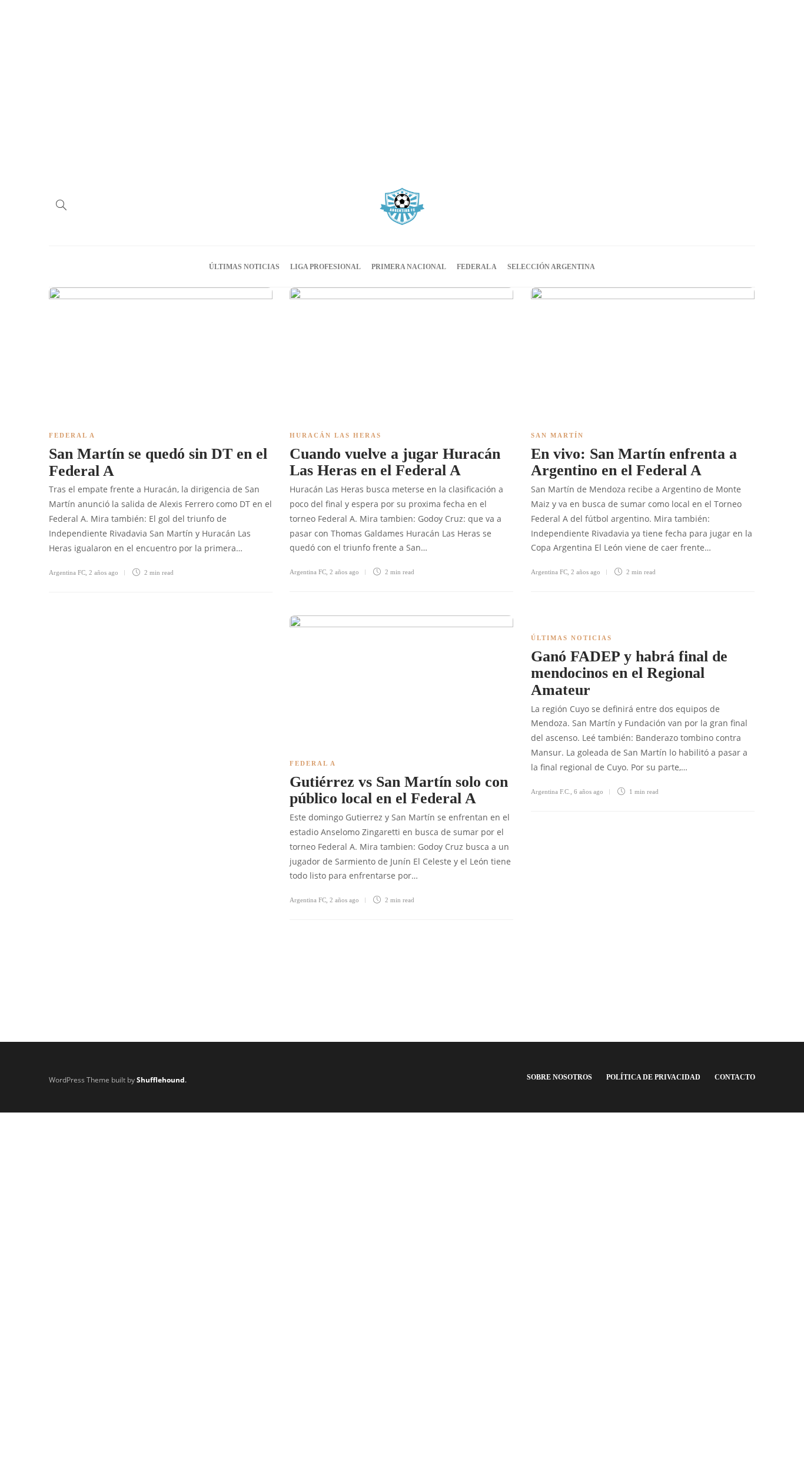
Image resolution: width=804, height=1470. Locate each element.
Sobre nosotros (559, 1077)
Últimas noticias (244, 267)
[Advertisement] (402, 82)
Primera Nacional (408, 267)
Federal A (477, 267)
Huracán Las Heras (335, 435)
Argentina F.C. (550, 791)
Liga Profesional (325, 267)
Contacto (735, 1077)
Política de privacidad (653, 1077)
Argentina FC (67, 572)
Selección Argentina (551, 267)
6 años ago (588, 791)
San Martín (557, 435)
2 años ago (103, 572)
